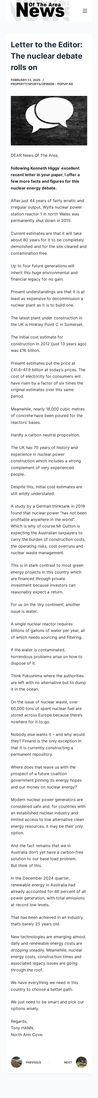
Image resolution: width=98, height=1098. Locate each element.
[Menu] (85, 11)
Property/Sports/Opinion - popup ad (42, 84)
